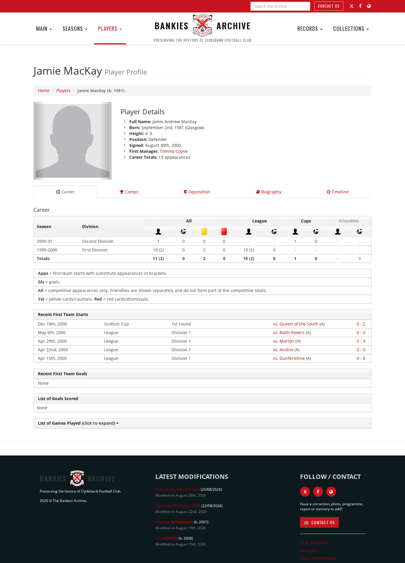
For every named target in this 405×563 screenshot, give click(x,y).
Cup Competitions (318, 558)
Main (42, 28)
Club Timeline (314, 543)
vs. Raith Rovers (288, 332)
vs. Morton (283, 341)
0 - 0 (361, 332)
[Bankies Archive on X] (351, 6)
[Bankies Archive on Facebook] (360, 6)
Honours (308, 550)
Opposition (198, 192)
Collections (349, 28)
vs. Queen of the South (295, 324)
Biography (270, 192)
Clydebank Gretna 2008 (177, 505)
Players (108, 28)
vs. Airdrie (283, 349)
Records (308, 28)
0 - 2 (361, 324)
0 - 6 (361, 358)
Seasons (73, 28)
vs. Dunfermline (289, 358)
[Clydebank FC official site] (369, 6)
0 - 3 (361, 341)
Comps (131, 192)
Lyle (166, 538)
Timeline (339, 192)
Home (44, 90)
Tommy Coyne (174, 151)
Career (67, 192)
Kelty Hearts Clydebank (177, 489)
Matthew (174, 521)
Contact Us (329, 6)
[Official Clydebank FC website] (331, 492)
